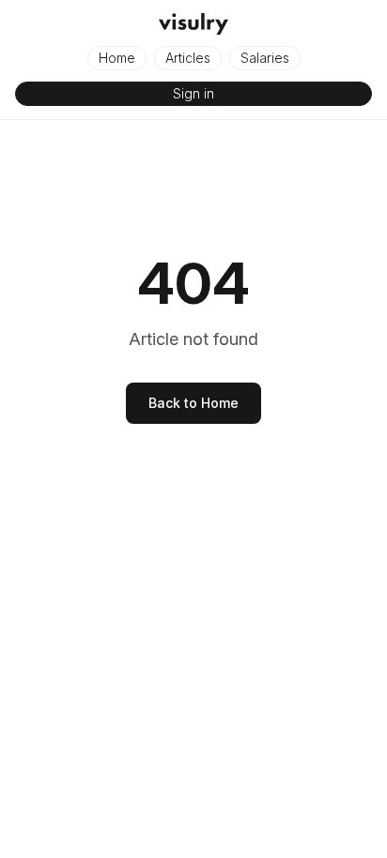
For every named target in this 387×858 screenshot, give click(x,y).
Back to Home (193, 403)
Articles (187, 58)
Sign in (193, 93)
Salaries (264, 58)
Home (117, 58)
